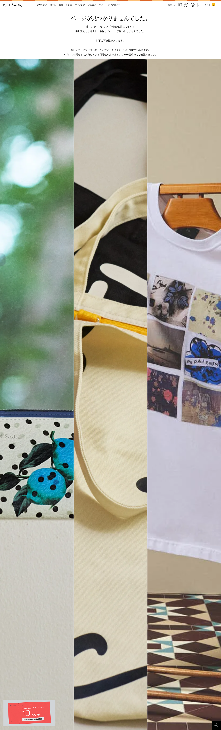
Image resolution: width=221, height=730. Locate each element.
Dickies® (42, 4)
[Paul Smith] (12, 5)
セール (53, 4)
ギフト (102, 4)
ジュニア (92, 4)
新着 (61, 4)
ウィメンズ (80, 4)
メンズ (69, 4)
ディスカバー (114, 4)
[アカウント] (192, 5)
